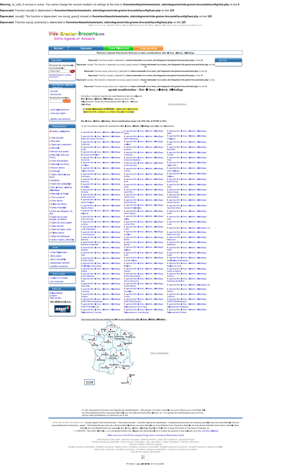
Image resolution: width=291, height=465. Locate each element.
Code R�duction (59, 252)
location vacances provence (174, 447)
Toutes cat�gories (61, 131)
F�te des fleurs (59, 204)
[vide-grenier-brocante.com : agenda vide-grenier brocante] (76, 41)
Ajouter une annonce (60, 119)
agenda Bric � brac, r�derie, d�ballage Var (189, 285)
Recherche (56, 94)
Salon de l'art (57, 226)
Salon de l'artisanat (60, 236)
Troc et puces (58, 197)
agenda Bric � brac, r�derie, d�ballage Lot (189, 228)
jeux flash (156, 442)
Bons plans (56, 256)
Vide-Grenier (57, 138)
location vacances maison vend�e (206, 447)
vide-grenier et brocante (108, 439)
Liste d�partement (60, 109)
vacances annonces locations (182, 449)
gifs (148, 442)
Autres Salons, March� (62, 239)
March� (55, 148)
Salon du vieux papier (61, 222)
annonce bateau (154, 444)
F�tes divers (57, 233)
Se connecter (57, 281)
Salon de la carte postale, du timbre (58, 218)
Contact (53, 295)
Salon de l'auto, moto (61, 229)
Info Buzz (194, 442)
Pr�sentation (56, 293)
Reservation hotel (175, 435)
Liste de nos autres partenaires (146, 452)
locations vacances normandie (144, 447)
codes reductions (171, 442)
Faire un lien (55, 298)
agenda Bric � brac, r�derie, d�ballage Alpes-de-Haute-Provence (100, 137)
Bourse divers (58, 167)
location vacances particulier (105, 442)
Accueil (54, 91)
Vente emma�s (59, 207)
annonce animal (137, 444)
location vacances (59, 266)
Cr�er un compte (59, 278)
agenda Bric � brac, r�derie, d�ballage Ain (103, 132)
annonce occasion (130, 439)
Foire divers (57, 200)
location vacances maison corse (112, 447)
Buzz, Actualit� (58, 259)
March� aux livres (60, 164)
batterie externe (148, 439)
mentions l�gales (210, 431)
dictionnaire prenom (60, 263)
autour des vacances (104, 449)
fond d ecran (127, 442)
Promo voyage (135, 435)
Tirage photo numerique (154, 435)
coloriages (140, 442)
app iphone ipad (186, 439)
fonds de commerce (167, 439)
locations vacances (125, 449)
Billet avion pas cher (117, 435)
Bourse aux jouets (60, 151)
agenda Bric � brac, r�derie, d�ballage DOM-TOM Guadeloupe (100, 300)
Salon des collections (61, 144)
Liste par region (58, 113)
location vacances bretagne (81, 447)
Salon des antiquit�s (61, 184)
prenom (184, 442)
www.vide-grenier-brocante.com (67, 422)
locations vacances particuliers (151, 449)
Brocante (55, 141)
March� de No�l (59, 193)
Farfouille (55, 171)
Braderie (55, 180)
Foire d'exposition (59, 161)
